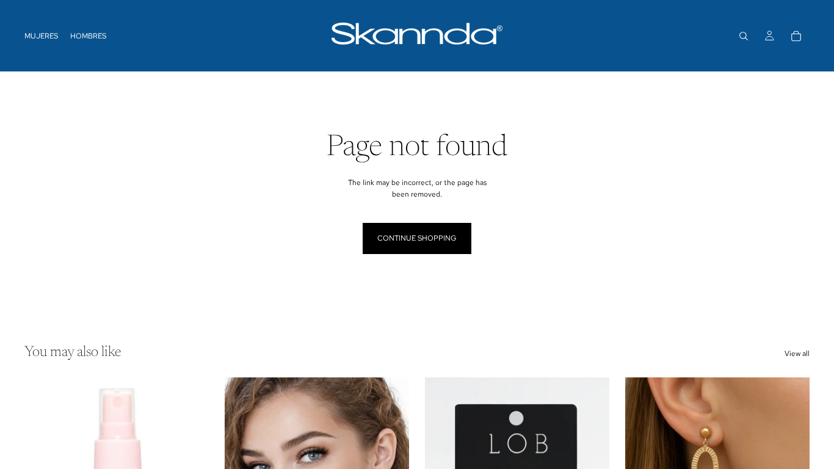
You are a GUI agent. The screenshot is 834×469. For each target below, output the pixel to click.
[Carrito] (796, 36)
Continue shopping (417, 238)
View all (797, 353)
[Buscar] (743, 36)
